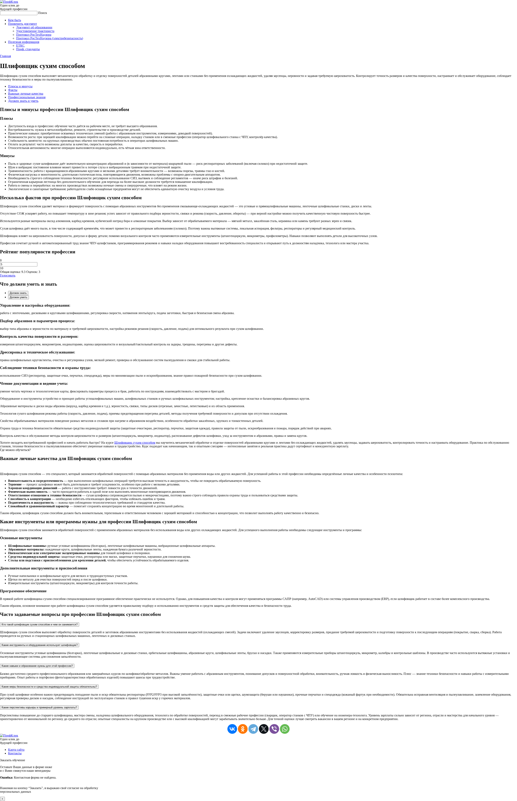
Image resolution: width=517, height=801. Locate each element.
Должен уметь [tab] (18, 297)
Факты (12, 90)
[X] (264, 729)
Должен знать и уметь (23, 101)
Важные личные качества (25, 93)
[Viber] (274, 729)
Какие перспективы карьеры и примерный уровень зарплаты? (39, 707)
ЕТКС (20, 45)
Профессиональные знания (26, 97)
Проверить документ (22, 23)
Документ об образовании (34, 27)
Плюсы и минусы (20, 86)
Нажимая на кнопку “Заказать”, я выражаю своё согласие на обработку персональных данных (49, 779)
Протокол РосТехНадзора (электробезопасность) (49, 38)
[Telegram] (253, 729)
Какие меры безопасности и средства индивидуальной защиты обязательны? (49, 686)
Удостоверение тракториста (35, 31)
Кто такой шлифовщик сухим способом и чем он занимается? (40, 624)
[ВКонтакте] (232, 729)
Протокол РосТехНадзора (33, 34)
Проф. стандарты (28, 49)
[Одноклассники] (243, 729)
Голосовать (7, 275)
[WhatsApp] (285, 729)
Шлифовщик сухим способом (134, 442)
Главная (5, 56)
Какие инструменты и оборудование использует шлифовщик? (40, 645)
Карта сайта (16, 749)
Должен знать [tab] (18, 293)
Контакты (15, 753)
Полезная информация (23, 42)
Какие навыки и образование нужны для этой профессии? (37, 665)
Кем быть (14, 20)
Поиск (42, 13)
